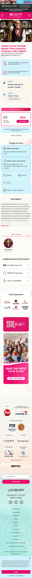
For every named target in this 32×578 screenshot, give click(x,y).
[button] (29, 558)
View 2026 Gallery (25, 6)
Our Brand (16, 536)
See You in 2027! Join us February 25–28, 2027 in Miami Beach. (16, 9)
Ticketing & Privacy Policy (16, 546)
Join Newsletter (16, 533)
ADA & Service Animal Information (16, 543)
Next (30, 10)
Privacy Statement (19, 575)
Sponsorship (15, 512)
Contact (16, 529)
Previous (2, 10)
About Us (16, 522)
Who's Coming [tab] (16, 234)
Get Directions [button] (15, 99)
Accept (16, 572)
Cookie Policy (12, 575)
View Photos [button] (22, 121)
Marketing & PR (16, 509)
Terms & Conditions (16, 135)
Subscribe (16, 482)
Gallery (16, 519)
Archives (16, 539)
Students (16, 516)
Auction (16, 526)
